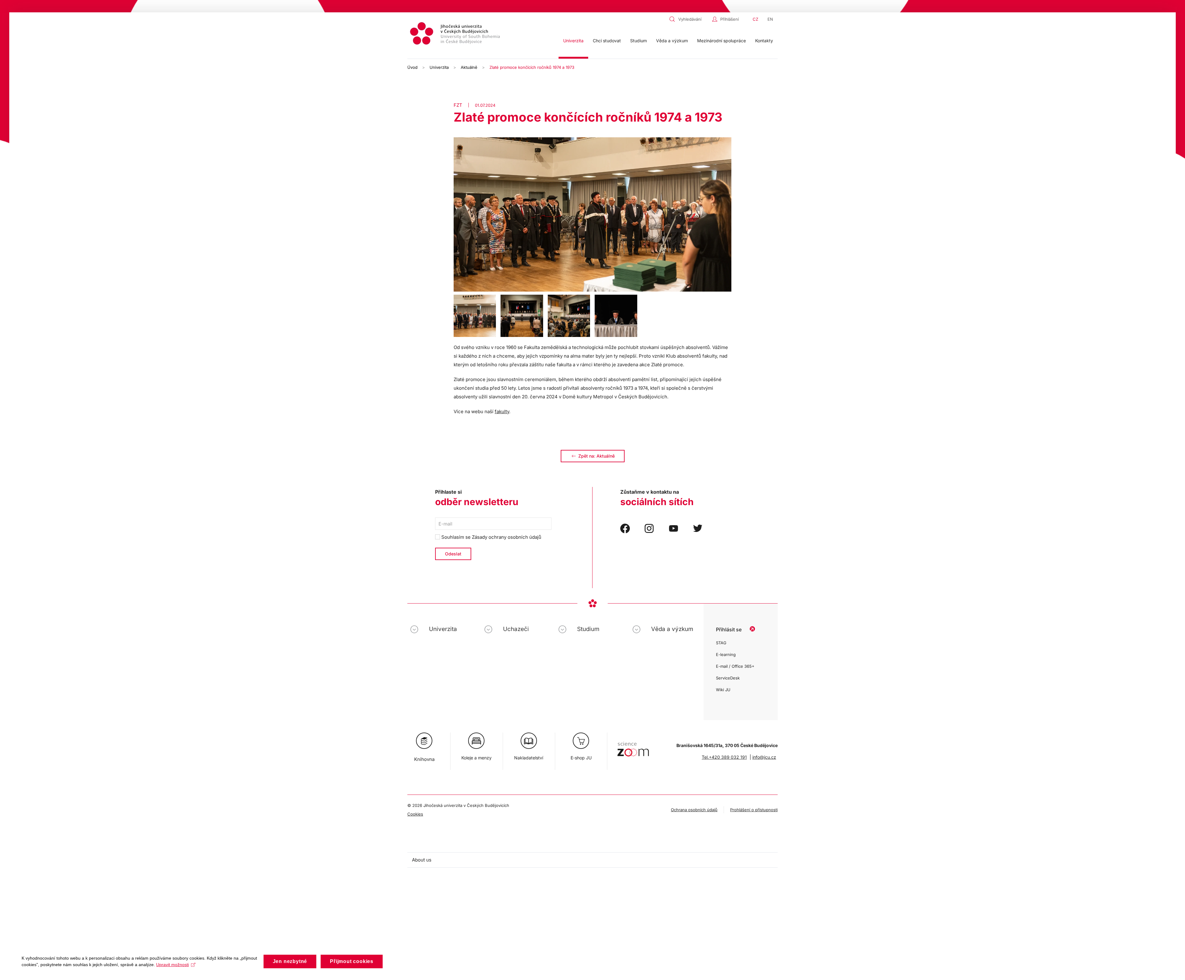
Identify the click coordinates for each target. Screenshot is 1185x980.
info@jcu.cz (764, 757)
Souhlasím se (490, 537)
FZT (458, 105)
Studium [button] (638, 40)
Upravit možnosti (172, 964)
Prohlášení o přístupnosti (754, 809)
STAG (721, 642)
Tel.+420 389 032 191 (724, 757)
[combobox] (689, 19)
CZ (755, 19)
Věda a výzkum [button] (672, 40)
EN (770, 19)
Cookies (415, 814)
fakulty (502, 411)
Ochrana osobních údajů (694, 809)
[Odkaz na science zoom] (633, 746)
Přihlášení (729, 19)
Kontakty (764, 40)
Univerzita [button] (573, 40)
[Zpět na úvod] (455, 34)
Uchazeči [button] (516, 629)
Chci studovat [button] (607, 40)
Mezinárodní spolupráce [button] (721, 40)
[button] (475, 316)
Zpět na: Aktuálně (596, 456)
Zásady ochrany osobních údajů (506, 537)
